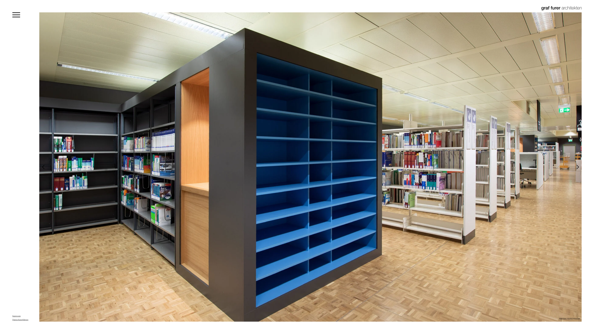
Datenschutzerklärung (20, 320)
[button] (43, 167)
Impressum (16, 316)
